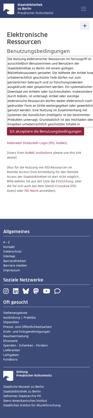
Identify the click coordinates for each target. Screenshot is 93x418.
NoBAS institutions (38, 153)
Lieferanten (11, 350)
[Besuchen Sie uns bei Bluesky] (26, 292)
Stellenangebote (15, 313)
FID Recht (31, 191)
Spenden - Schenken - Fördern (25, 345)
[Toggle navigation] (83, 9)
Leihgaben (11, 355)
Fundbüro (10, 359)
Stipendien (11, 322)
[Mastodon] (36, 292)
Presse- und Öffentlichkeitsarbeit (27, 327)
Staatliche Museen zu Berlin (23, 387)
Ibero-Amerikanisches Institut (25, 401)
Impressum (11, 270)
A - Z (6, 242)
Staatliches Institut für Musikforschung (32, 405)
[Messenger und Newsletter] (57, 292)
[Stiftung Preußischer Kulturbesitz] (27, 375)
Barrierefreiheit (14, 261)
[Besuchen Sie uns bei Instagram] (6, 292)
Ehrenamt (10, 341)
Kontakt (9, 247)
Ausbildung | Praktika (19, 317)
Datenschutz (12, 251)
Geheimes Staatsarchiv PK (22, 396)
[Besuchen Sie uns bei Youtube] (46, 292)
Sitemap (9, 256)
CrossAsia (62, 186)
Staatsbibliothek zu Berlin (22, 391)
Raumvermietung (16, 336)
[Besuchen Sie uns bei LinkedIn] (15, 292)
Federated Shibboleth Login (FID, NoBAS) (37, 143)
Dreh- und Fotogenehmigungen (26, 331)
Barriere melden (15, 265)
